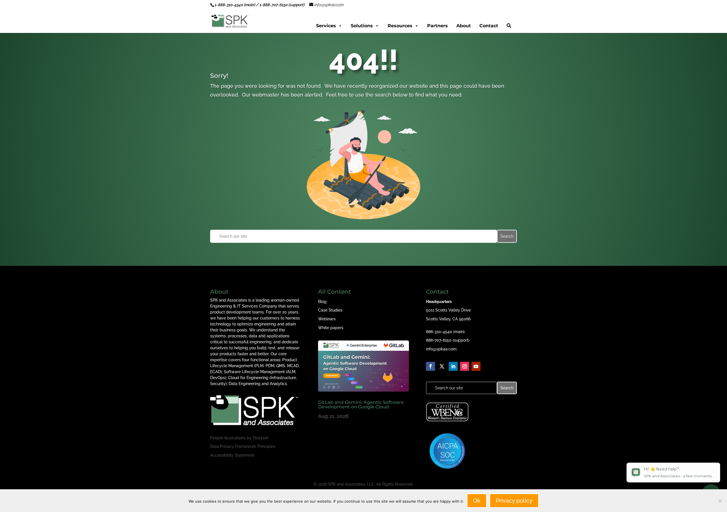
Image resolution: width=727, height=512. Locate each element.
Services (326, 25)
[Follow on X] (441, 366)
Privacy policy (514, 500)
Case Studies (330, 310)
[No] (720, 500)
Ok (477, 500)
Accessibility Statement (232, 455)
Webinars (327, 319)
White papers (330, 327)
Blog (322, 301)
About (463, 25)
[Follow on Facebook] (430, 366)
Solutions (362, 25)
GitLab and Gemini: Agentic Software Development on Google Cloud (361, 404)
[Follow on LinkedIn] (453, 366)
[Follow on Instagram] (464, 366)
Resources (400, 25)
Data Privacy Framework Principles (242, 446)
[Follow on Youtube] (476, 366)
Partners (437, 25)
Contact (488, 25)
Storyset (260, 438)
